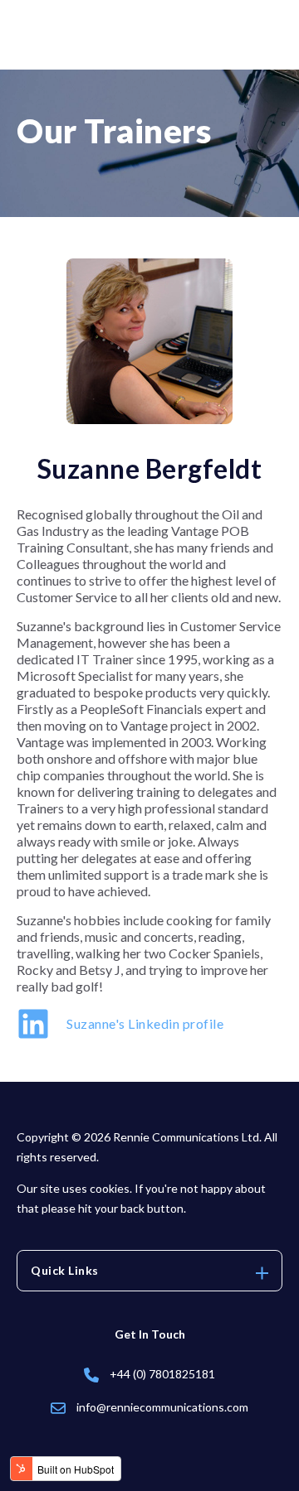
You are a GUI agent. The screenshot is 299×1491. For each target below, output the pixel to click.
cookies (110, 1188)
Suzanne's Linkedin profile (144, 1023)
